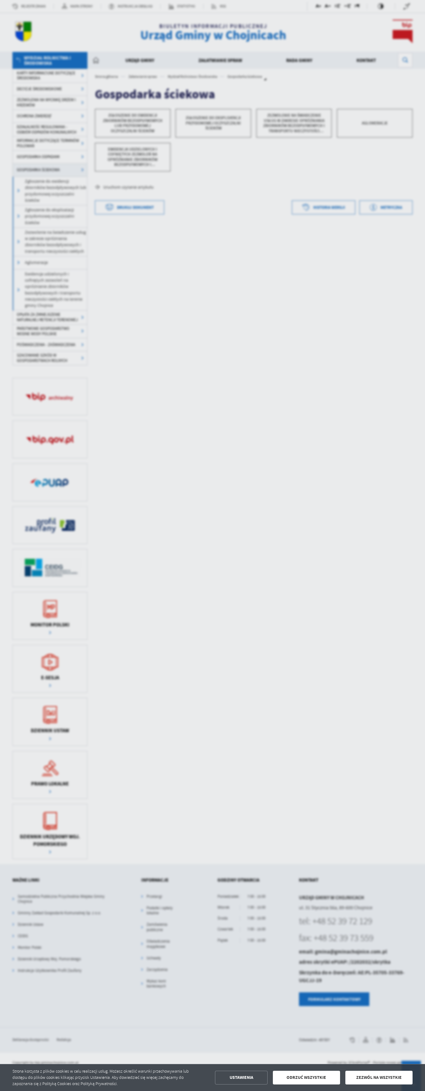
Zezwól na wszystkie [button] (379, 1077)
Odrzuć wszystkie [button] (306, 1077)
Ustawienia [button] (241, 1077)
